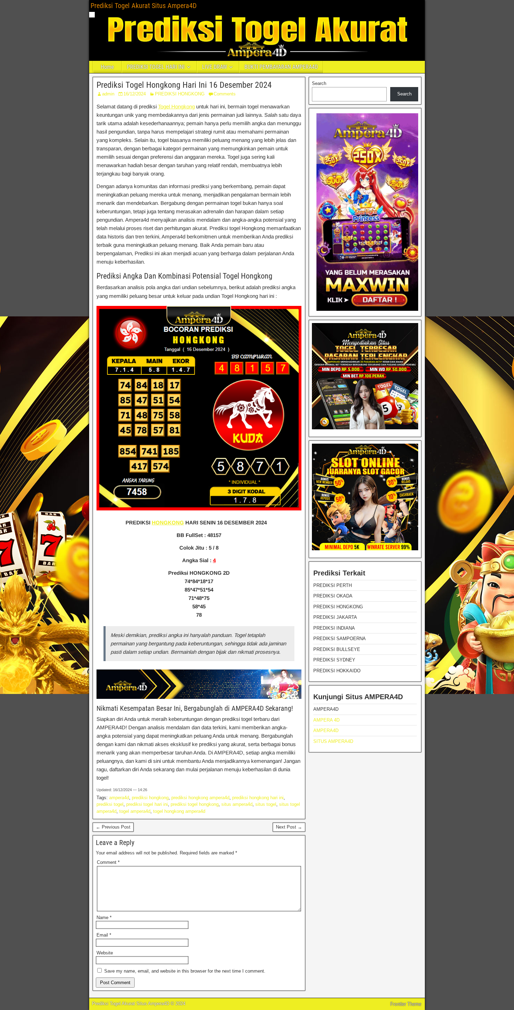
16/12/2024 (134, 93)
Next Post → (289, 827)
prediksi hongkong (150, 797)
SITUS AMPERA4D (333, 741)
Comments (225, 93)
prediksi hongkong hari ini (258, 797)
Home (107, 67)
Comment (108, 862)
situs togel (265, 804)
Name (104, 917)
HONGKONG (168, 522)
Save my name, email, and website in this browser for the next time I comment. (184, 971)
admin (108, 93)
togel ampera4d (134, 811)
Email (104, 935)
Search (319, 83)
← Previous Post (113, 827)
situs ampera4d (236, 804)
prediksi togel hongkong (195, 804)
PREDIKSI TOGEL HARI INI (156, 67)
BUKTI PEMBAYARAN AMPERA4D (281, 67)
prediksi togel (110, 804)
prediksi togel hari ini (147, 804)
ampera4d (119, 797)
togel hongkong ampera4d (179, 811)
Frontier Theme (405, 1004)
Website (105, 952)
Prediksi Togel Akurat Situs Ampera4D (144, 5)
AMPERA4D (325, 730)
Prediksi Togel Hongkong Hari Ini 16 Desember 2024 (184, 85)
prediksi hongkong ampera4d (200, 797)
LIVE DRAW (214, 67)
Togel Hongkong (176, 106)
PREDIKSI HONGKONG (180, 93)
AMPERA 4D (326, 720)
